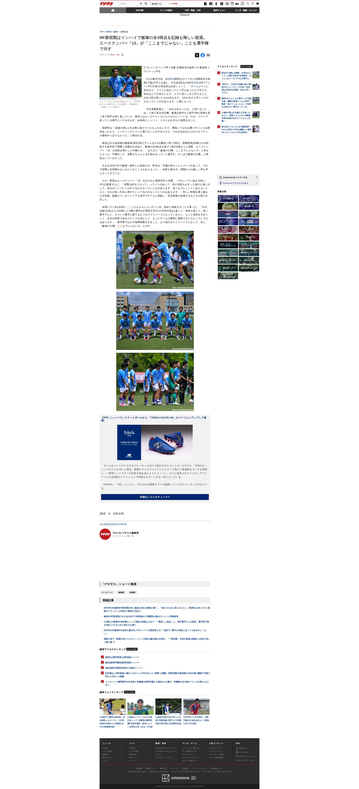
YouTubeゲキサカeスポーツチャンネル (166, 752)
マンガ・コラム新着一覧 (190, 748)
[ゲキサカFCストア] (237, 4)
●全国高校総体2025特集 (113, 524)
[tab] (113, 10)
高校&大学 (106, 754)
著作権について (151, 768)
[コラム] (216, 4)
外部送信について (217, 768)
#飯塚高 (121, 592)
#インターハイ (107, 592)
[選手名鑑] (222, 4)
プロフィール (118, 536)
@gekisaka (243, 748)
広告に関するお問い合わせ (137, 771)
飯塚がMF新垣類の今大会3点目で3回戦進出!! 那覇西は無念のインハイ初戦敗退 (141, 616)
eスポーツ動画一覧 (188, 760)
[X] (248, 3)
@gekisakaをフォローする (234, 177)
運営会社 (163, 768)
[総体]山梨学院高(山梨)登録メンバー (122, 657)
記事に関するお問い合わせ (159, 771)
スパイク (105, 760)
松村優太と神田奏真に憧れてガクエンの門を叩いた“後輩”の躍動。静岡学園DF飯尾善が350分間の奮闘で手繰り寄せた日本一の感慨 (157, 675)
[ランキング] (227, 4)
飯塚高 (102, 99)
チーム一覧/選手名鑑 (216, 757)
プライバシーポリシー (199, 768)
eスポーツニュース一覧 (190, 757)
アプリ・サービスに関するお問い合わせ (186, 771)
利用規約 (185, 768)
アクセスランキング (216, 751)
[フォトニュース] (211, 4)
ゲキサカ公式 (243, 752)
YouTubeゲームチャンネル (245, 760)
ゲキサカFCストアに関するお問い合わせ (217, 771)
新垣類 (111, 99)
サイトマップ (174, 768)
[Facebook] (253, 3)
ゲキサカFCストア (215, 748)
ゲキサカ (107, 4)
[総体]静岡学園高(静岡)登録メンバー (122, 662)
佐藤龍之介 (174, 3)
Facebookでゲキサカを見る (235, 183)
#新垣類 (132, 592)
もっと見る (132, 649)
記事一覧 (130, 536)
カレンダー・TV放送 (216, 754)
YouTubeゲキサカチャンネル (166, 748)
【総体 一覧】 (115, 55)
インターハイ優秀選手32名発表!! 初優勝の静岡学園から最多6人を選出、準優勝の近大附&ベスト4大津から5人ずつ (157, 683)
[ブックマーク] (243, 4)
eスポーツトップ (188, 754)
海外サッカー (107, 757)
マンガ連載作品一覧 (189, 751)
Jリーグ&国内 (107, 751)
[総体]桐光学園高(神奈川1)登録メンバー (124, 668)
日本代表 (105, 748)
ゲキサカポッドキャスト (164, 757)
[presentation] (113, 10)
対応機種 (139, 768)
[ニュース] (205, 4)
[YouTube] (257, 3)
